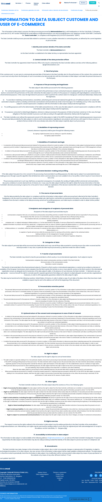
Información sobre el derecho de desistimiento (55, 10)
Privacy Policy (60, 474)
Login (42, 476)
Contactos (60, 478)
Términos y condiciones (59, 472)
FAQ (60, 480)
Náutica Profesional (70, 2)
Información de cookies (8, 13)
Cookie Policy (60, 476)
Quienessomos (36, 4)
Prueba (92, 2)
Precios (28, 3)
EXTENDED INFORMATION (79, 499)
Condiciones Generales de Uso (10, 10)
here (3, 498)
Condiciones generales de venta (30, 10)
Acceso (83, 2)
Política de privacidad (91, 10)
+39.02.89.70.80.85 (96, 478)
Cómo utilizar (46, 3)
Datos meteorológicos (42, 474)
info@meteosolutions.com (55, 438)
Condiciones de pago (77, 10)
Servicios (19, 3)
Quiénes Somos (42, 472)
